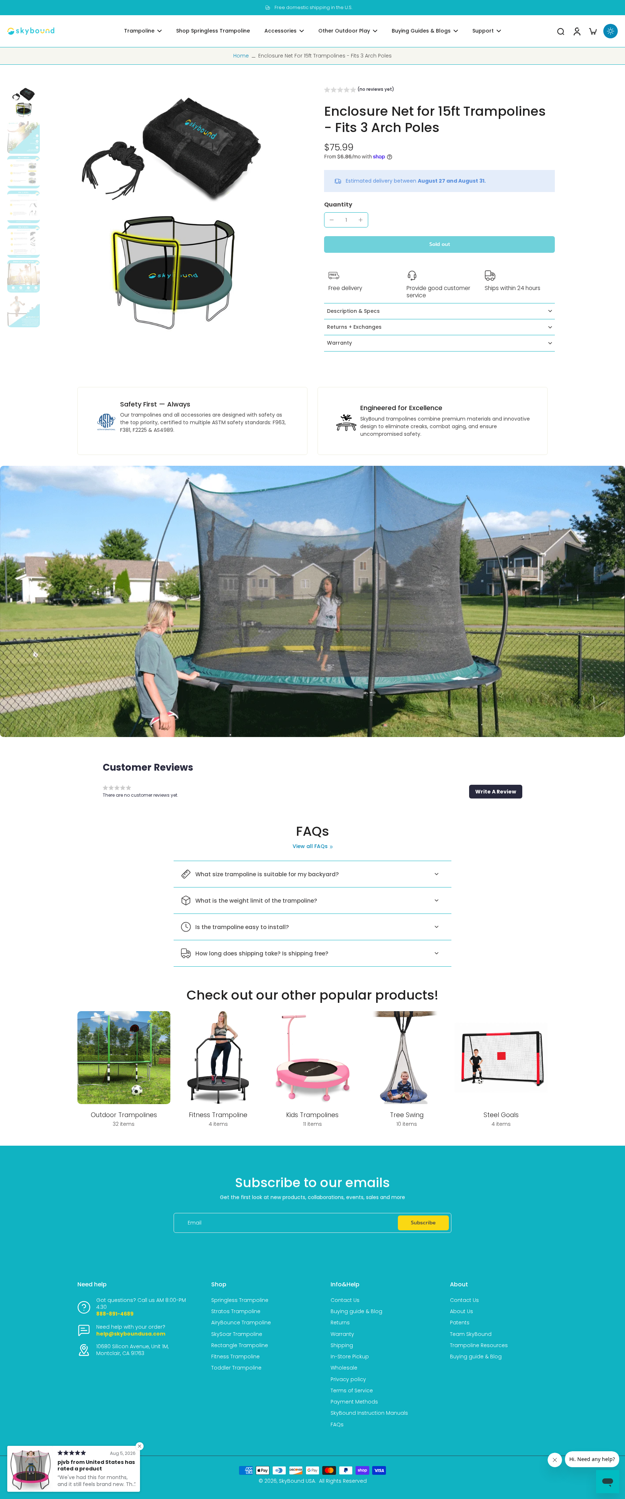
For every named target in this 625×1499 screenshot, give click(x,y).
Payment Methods (354, 1401)
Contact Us (345, 1300)
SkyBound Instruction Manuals (369, 1413)
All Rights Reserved (343, 1481)
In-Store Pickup (350, 1356)
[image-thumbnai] (23, 102)
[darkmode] (610, 31)
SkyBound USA (297, 1481)
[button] (359, 90)
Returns (340, 1322)
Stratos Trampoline (235, 1311)
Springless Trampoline (239, 1300)
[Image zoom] (172, 215)
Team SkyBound (471, 1334)
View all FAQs (310, 846)
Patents (459, 1322)
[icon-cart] (592, 31)
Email (194, 1222)
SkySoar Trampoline (236, 1334)
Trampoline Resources (479, 1345)
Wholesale (344, 1367)
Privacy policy (348, 1379)
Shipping (342, 1345)
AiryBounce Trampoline (241, 1322)
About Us (461, 1311)
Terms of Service (352, 1390)
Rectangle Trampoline (239, 1345)
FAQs (337, 1424)
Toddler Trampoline (236, 1367)
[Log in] (576, 31)
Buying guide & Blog (356, 1311)
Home (241, 55)
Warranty (342, 1334)
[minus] (331, 219)
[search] (561, 31)
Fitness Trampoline (235, 1356)
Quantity (338, 204)
